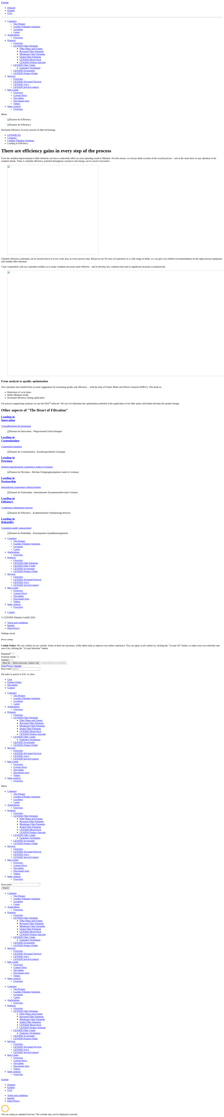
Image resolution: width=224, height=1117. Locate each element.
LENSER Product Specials (33, 832)
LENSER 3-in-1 (21, 582)
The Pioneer (19, 541)
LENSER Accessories (24, 568)
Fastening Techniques (30, 838)
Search (5, 888)
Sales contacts (14, 604)
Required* (6, 653)
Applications (13, 552)
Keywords (6, 668)
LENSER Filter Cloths (24, 566)
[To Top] (5, 1111)
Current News (20, 593)
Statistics (5, 660)
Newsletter (18, 596)
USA (9, 13)
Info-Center (12, 588)
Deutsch (11, 7)
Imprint (10, 625)
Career (16, 549)
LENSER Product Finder (25, 571)
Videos (16, 601)
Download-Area (21, 599)
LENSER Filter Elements (25, 563)
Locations (18, 546)
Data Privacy (13, 628)
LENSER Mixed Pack (30, 829)
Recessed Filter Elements (32, 821)
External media (8, 657)
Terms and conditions (17, 622)
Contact (11, 612)
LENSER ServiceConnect (26, 585)
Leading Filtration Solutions (26, 544)
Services (11, 574)
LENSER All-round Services (27, 579)
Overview (18, 555)
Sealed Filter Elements (30, 827)
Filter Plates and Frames (31, 818)
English (11, 10)
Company (12, 538)
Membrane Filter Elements (32, 824)
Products (11, 557)
